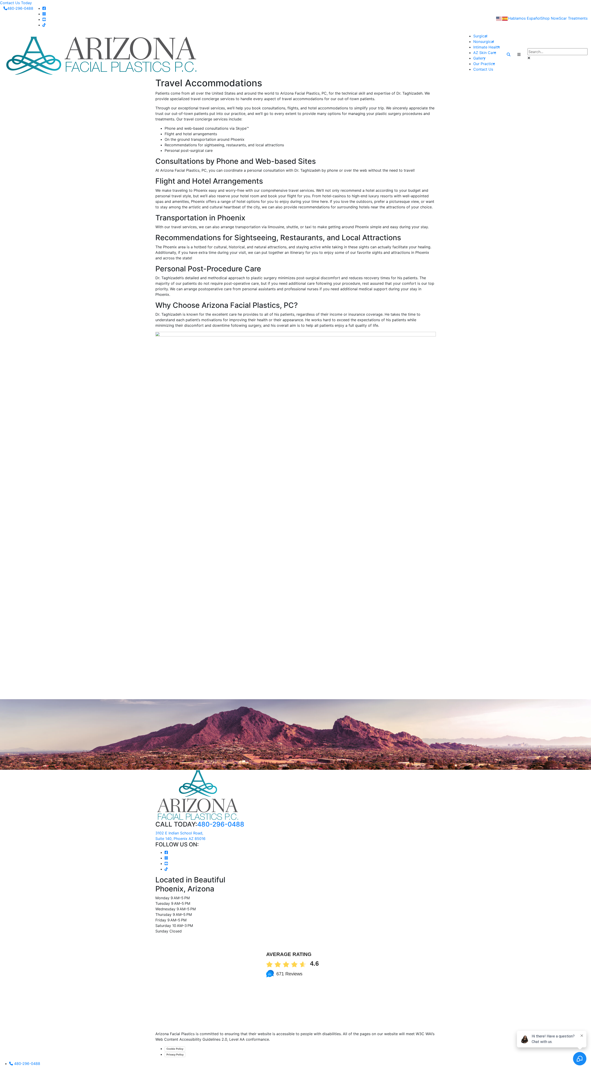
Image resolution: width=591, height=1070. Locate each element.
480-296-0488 (20, 8)
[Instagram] (44, 14)
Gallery (479, 58)
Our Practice (484, 63)
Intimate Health (486, 47)
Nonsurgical (483, 41)
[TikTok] (44, 25)
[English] (499, 18)
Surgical (480, 36)
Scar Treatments (573, 18)
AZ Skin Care (484, 52)
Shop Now (550, 18)
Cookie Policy (174, 1048)
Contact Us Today (16, 2)
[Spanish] (505, 18)
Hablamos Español (524, 18)
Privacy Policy (175, 1054)
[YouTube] (44, 19)
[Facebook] (44, 8)
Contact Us (483, 69)
